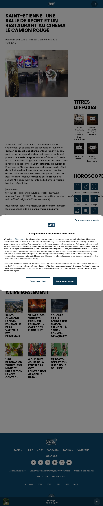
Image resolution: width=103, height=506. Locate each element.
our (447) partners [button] (16, 239)
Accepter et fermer (65, 281)
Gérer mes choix (38, 281)
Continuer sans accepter (87, 220)
